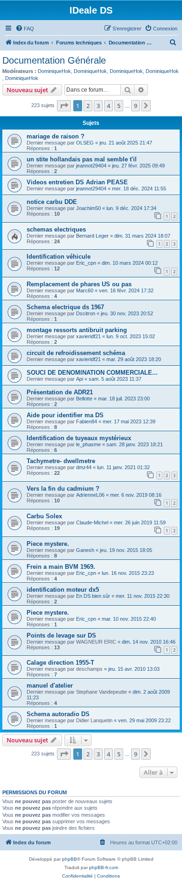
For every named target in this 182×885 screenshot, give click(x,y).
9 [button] (135, 106)
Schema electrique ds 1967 (65, 307)
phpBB (69, 859)
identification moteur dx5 (63, 589)
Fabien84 (86, 421)
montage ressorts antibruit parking (77, 330)
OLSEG (85, 142)
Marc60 (84, 290)
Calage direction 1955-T (60, 662)
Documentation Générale (54, 60)
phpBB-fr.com (103, 867)
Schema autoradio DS (58, 714)
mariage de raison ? (55, 136)
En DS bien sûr (93, 596)
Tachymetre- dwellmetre (61, 460)
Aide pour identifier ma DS (65, 415)
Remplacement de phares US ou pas (79, 284)
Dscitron (85, 313)
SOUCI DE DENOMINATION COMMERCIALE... (92, 372)
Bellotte (84, 398)
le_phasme (88, 444)
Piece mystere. (48, 543)
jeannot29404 (91, 165)
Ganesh (85, 550)
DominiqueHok (54, 71)
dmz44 (83, 467)
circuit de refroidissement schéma (76, 352)
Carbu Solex (44, 516)
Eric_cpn (86, 263)
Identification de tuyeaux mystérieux (79, 438)
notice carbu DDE (52, 201)
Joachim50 (88, 208)
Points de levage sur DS (61, 635)
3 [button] (98, 106)
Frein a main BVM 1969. (61, 566)
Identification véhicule (59, 256)
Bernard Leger (92, 236)
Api (79, 379)
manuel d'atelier (50, 685)
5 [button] (118, 106)
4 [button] (108, 106)
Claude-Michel (92, 522)
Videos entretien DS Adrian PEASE (77, 182)
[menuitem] (24, 28)
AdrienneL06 (90, 495)
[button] (64, 105)
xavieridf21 (88, 336)
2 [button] (88, 106)
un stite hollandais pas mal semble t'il (82, 159)
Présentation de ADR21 (60, 392)
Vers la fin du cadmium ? (63, 488)
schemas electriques (56, 229)
